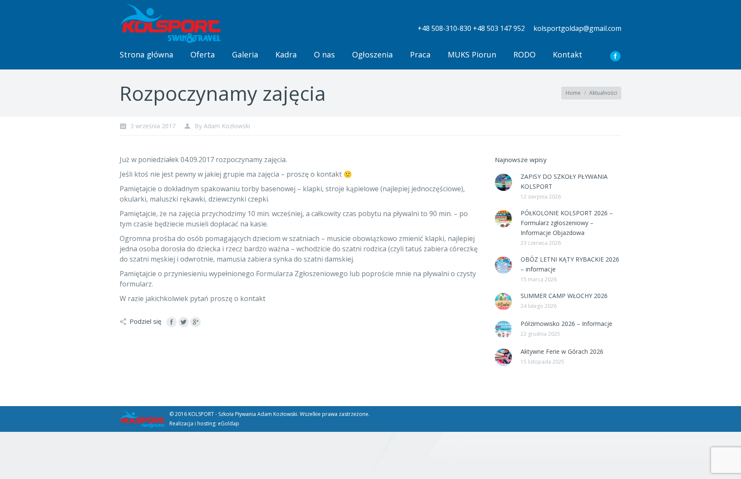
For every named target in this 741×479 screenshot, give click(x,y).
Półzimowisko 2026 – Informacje (566, 323)
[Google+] (195, 322)
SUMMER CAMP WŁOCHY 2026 (564, 296)
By (222, 126)
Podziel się (145, 321)
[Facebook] (615, 56)
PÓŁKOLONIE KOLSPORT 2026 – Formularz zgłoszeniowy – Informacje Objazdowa (567, 223)
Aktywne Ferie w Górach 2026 (562, 351)
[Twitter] (183, 322)
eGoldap (228, 423)
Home (573, 92)
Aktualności (603, 92)
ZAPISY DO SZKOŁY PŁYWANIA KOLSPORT (564, 181)
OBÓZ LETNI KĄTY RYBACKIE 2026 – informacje (570, 264)
